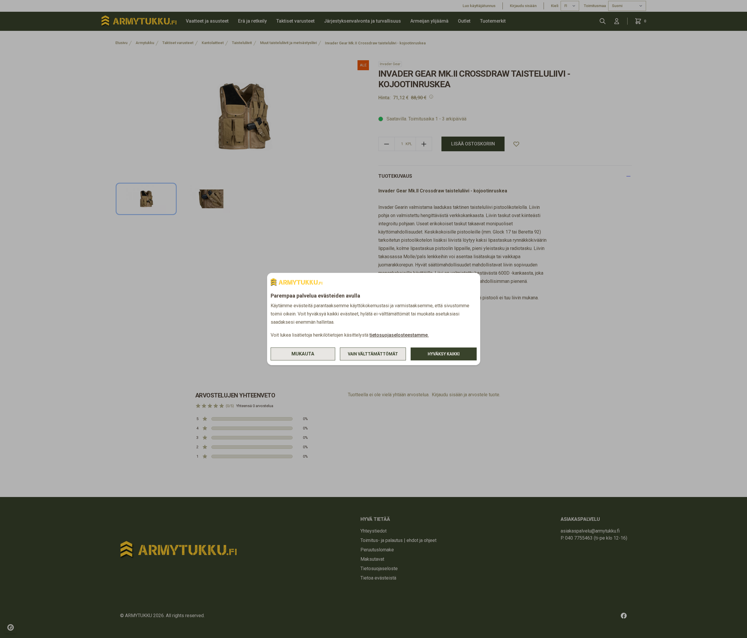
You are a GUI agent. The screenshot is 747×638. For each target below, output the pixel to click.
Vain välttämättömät (373, 354)
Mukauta (302, 354)
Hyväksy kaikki (444, 354)
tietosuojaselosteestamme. (399, 335)
